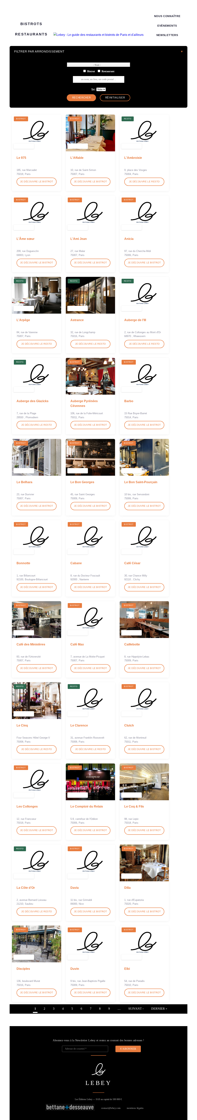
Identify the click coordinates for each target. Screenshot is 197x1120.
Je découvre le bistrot (36, 181)
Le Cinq (22, 725)
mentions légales (135, 1108)
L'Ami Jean (78, 238)
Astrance (77, 320)
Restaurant (108, 71)
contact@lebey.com (111, 1108)
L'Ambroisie (133, 157)
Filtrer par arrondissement (39, 51)
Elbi (127, 968)
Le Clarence (79, 725)
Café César (132, 563)
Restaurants (31, 34)
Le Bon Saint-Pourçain (140, 482)
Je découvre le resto (144, 181)
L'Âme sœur (25, 238)
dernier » (159, 1008)
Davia (74, 887)
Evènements (167, 25)
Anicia (129, 238)
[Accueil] (98, 34)
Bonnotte (23, 563)
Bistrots (31, 24)
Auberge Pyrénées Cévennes (84, 403)
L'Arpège (23, 320)
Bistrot (91, 71)
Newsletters (167, 35)
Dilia (127, 887)
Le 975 (21, 157)
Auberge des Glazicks (32, 401)
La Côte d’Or (26, 887)
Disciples (23, 968)
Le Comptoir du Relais (86, 806)
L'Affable (76, 157)
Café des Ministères (31, 644)
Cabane (76, 563)
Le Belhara (24, 482)
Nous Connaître (167, 16)
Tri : (93, 89)
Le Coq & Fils (134, 806)
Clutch (129, 725)
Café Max (77, 644)
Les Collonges (27, 806)
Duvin (74, 968)
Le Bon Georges (82, 482)
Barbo (128, 401)
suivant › (136, 1008)
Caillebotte (132, 644)
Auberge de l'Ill (135, 320)
